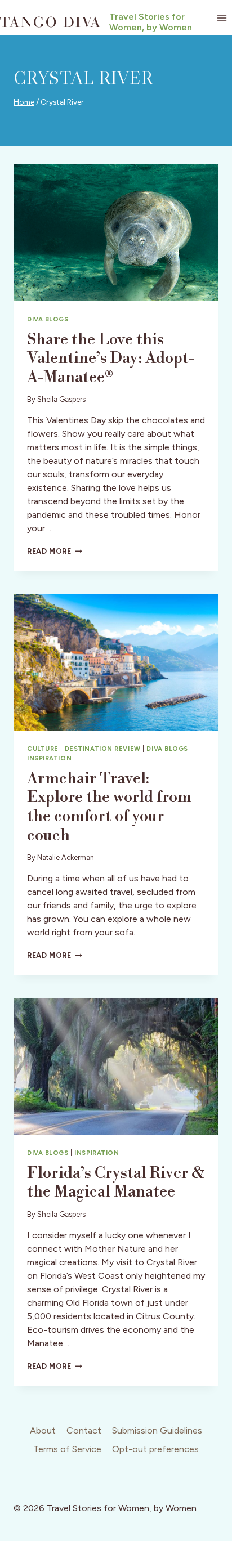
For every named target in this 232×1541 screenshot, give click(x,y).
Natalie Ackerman (65, 857)
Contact (83, 1430)
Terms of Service (67, 1449)
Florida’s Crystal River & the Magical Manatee (115, 1182)
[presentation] (116, 232)
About (43, 1430)
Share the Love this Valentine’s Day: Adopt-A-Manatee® (110, 358)
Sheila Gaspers (61, 399)
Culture (43, 748)
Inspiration (49, 758)
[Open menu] (221, 17)
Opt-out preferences (155, 1449)
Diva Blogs (48, 319)
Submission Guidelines (157, 1430)
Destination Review (103, 748)
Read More (54, 551)
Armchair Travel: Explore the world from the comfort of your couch (109, 807)
